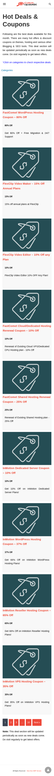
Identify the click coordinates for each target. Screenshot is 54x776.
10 (28, 722)
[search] (49, 4)
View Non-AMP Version (34, 771)
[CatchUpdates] (26, 4)
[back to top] (48, 770)
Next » (37, 722)
